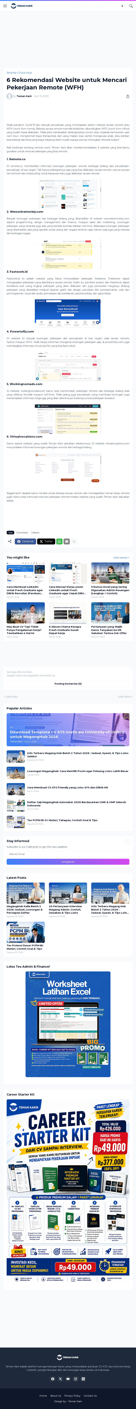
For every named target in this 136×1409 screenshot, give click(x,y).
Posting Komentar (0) (68, 683)
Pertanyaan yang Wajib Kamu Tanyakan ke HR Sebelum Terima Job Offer (109, 630)
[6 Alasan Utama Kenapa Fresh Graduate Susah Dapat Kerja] (68, 612)
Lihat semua (120, 557)
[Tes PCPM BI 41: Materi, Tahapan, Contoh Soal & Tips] (16, 822)
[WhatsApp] (59, 541)
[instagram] (76, 1379)
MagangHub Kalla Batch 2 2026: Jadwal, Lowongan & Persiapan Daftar (25, 909)
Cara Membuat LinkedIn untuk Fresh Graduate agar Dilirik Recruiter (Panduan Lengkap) (25, 590)
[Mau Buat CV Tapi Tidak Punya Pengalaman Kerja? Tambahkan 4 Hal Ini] (26, 612)
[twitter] (60, 1379)
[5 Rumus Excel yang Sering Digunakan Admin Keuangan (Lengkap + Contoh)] (110, 573)
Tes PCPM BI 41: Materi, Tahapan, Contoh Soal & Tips (62, 820)
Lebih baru (11, 696)
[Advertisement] (69, 39)
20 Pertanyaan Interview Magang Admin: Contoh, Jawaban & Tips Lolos (65, 909)
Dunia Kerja (25, 73)
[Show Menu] (5, 6)
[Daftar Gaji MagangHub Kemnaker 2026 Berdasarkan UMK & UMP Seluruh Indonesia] (16, 805)
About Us (55, 1395)
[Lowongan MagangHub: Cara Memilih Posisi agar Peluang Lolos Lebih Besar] (16, 773)
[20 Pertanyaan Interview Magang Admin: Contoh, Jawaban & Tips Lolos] (68, 893)
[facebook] (53, 1379)
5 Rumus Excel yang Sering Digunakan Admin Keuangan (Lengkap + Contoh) (110, 590)
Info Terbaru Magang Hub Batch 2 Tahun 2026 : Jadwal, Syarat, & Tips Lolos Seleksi (78, 755)
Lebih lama (124, 696)
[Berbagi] (126, 96)
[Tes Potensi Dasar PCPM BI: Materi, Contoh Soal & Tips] (26, 932)
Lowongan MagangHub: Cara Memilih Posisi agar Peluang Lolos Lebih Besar (78, 771)
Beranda (11, 73)
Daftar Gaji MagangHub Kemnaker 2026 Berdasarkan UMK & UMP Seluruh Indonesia (76, 804)
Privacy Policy (72, 1395)
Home (43, 1395)
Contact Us (90, 1395)
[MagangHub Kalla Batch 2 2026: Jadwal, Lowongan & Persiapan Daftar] (26, 893)
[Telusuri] (131, 6)
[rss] (83, 1379)
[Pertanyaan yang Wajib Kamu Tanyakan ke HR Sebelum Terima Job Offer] (110, 612)
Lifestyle (35, 532)
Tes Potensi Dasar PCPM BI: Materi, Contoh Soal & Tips (25, 947)
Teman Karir (75, 1401)
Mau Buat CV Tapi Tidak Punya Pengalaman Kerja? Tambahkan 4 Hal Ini (24, 630)
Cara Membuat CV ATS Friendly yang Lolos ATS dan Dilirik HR (67, 787)
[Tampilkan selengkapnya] (74, 541)
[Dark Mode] (123, 6)
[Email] (67, 541)
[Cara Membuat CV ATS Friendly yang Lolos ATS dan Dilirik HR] (16, 789)
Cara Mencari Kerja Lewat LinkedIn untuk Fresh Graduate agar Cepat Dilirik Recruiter (67, 590)
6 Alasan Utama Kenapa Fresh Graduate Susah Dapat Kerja (65, 630)
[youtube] (68, 1379)
